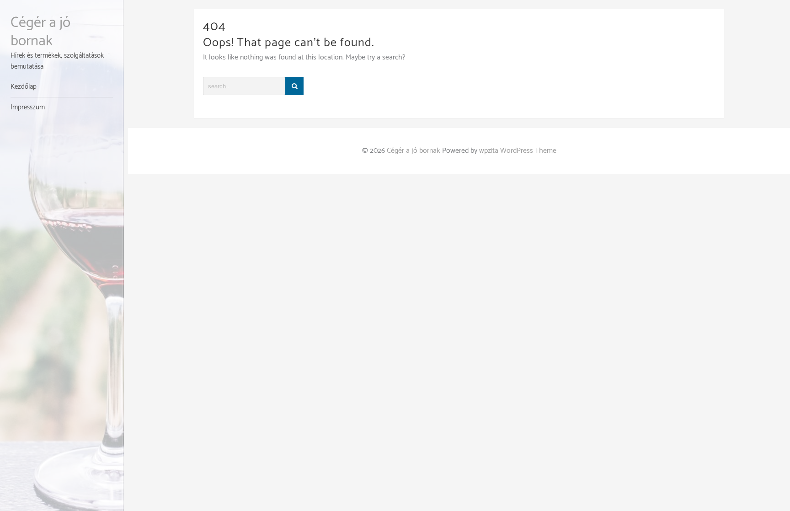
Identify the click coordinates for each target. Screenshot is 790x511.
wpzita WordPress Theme (517, 151)
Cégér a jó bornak (40, 32)
